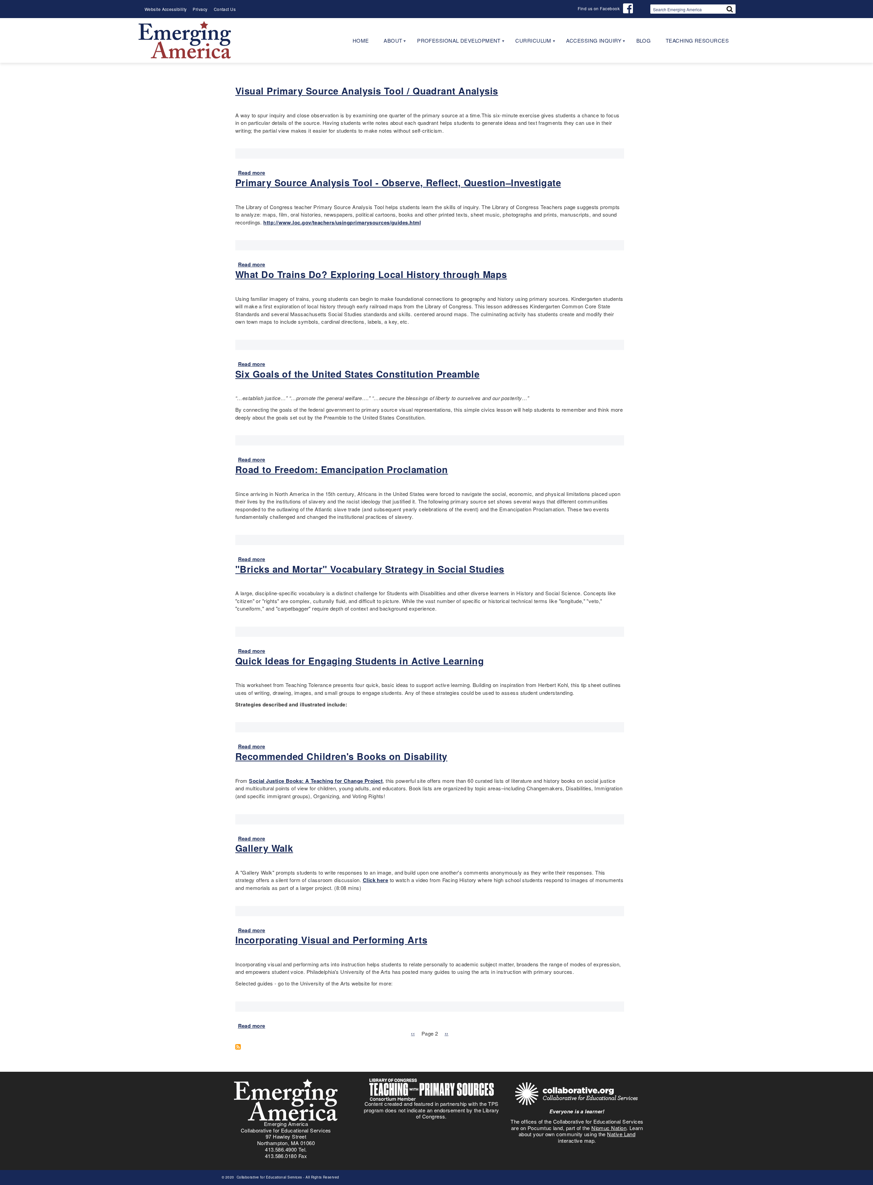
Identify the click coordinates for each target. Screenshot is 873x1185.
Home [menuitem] (361, 40)
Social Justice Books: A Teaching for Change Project (316, 781)
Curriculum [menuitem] (529, 43)
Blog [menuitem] (643, 40)
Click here (375, 880)
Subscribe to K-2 (240, 1047)
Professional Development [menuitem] (455, 43)
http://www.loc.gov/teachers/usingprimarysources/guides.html (342, 222)
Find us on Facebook (599, 8)
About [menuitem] (389, 43)
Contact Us (225, 9)
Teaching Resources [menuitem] (697, 40)
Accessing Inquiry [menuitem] (590, 43)
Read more (251, 172)
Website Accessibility (166, 9)
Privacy (200, 9)
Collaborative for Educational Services (268, 1177)
